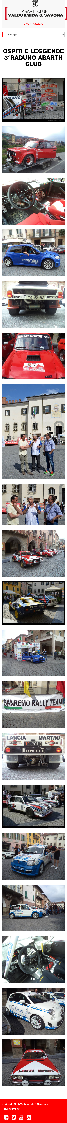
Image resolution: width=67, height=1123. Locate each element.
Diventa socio (33, 23)
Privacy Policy (10, 1109)
